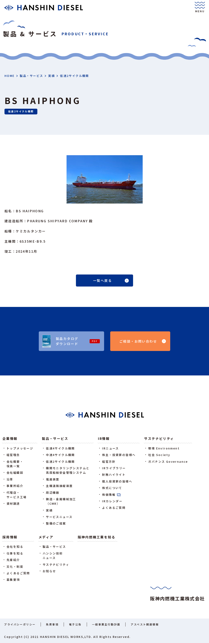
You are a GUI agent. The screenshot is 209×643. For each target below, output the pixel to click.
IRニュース (110, 448)
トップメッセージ (20, 448)
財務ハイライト (114, 475)
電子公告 (75, 624)
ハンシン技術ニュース (53, 555)
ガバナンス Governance (168, 461)
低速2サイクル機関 (74, 76)
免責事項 (52, 624)
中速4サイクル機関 (60, 455)
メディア (46, 537)
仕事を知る (15, 553)
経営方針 (109, 461)
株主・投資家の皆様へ (119, 455)
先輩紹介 (13, 560)
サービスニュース (59, 517)
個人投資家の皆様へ (117, 481)
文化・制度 (15, 566)
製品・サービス (31, 76)
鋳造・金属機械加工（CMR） (61, 501)
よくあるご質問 (114, 508)
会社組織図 (15, 472)
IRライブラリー (114, 468)
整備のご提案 (56, 523)
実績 (51, 76)
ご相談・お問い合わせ (138, 341)
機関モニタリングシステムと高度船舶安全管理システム (67, 470)
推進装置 (52, 479)
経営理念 (13, 455)
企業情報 (10, 438)
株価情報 (109, 494)
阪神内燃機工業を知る (96, 537)
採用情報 (10, 537)
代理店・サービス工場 (17, 494)
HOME (9, 76)
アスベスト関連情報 (145, 624)
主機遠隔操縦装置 (59, 486)
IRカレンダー (112, 501)
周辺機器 (52, 492)
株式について (112, 488)
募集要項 (13, 580)
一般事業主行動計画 (106, 624)
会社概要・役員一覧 (15, 463)
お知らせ (49, 571)
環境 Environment (164, 448)
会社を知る (15, 547)
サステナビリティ (159, 438)
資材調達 (13, 503)
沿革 (10, 479)
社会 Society (159, 455)
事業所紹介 (15, 486)
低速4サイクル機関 (60, 448)
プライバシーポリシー (20, 624)
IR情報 (104, 438)
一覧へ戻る (102, 280)
